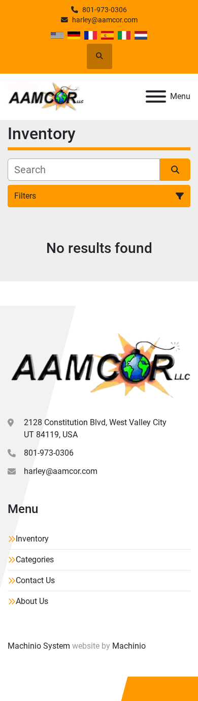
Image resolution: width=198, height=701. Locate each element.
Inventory (32, 539)
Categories (35, 559)
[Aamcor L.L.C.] (99, 365)
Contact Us (35, 580)
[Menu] (156, 96)
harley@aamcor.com (105, 20)
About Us (32, 601)
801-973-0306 (104, 10)
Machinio (129, 646)
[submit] (175, 169)
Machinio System (39, 646)
